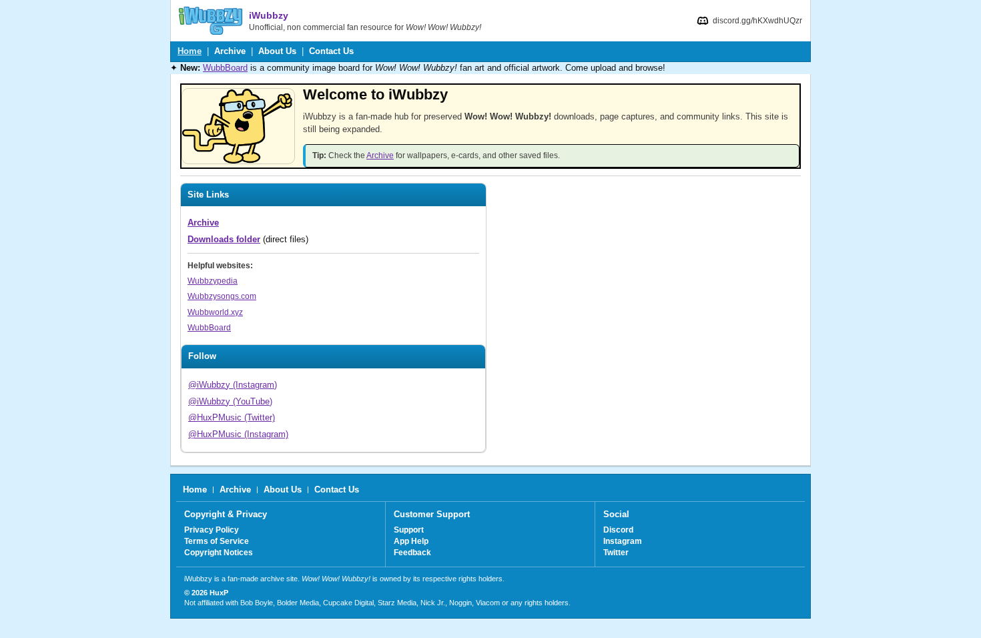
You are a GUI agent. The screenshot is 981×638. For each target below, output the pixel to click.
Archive (230, 51)
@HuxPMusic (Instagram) (238, 434)
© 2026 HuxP (206, 593)
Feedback (412, 552)
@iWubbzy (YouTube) (230, 401)
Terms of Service (216, 541)
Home (190, 51)
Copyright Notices (218, 552)
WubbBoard (225, 68)
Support (409, 530)
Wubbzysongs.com (222, 296)
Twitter (616, 552)
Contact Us (331, 51)
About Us (277, 51)
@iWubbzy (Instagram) (232, 385)
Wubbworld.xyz (215, 312)
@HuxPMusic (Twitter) (231, 417)
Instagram (622, 541)
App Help (411, 541)
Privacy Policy (211, 530)
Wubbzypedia (213, 281)
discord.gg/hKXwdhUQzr (757, 20)
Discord (618, 530)
